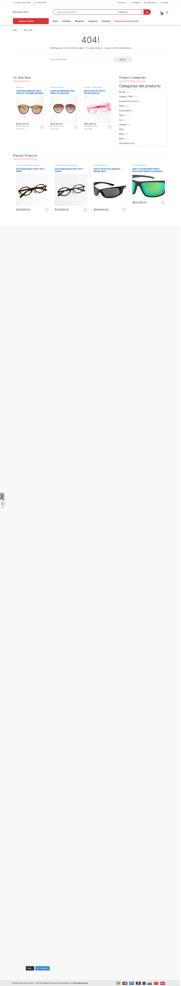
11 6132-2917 (41, 2)
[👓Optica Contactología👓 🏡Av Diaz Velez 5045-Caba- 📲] (31, 883)
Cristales (66, 21)
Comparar (92, 21)
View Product (40, 127)
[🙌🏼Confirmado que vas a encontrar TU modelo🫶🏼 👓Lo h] (44, 913)
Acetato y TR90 (90, 87)
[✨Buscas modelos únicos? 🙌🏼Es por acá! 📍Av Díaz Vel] (58, 783)
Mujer (18, 87)
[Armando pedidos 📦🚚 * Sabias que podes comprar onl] (44, 674)
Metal (121, 106)
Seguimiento (151, 2)
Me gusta (79, 21)
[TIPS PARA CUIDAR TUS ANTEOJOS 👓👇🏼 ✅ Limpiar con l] (18, 804)
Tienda (165, 2)
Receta (99, 87)
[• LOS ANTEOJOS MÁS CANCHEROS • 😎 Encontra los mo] (31, 520)
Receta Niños (125, 110)
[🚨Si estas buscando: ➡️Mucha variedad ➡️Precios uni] (18, 900)
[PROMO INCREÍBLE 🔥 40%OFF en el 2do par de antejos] (31, 674)
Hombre (53, 87)
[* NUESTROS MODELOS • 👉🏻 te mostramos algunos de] (44, 539)
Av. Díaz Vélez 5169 (22, 2)
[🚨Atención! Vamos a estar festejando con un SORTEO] (58, 881)
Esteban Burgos (80, 983)
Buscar (123, 59)
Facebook (121, 2)
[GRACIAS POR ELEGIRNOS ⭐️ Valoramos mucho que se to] (44, 304)
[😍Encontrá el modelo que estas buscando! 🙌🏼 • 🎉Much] (18, 279)
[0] (160, 12)
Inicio (55, 21)
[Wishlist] (167, 12)
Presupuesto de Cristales (127, 21)
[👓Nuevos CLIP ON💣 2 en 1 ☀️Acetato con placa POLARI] (44, 789)
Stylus (121, 115)
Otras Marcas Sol (126, 143)
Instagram (136, 2)
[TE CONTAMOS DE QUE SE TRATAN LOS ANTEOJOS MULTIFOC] (31, 355)
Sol (22, 87)
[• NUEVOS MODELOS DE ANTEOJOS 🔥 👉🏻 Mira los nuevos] (58, 279)
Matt (121, 129)
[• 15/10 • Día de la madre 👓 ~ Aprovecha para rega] (18, 660)
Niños (121, 138)
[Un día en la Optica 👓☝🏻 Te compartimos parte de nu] (58, 663)
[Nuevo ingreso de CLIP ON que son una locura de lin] (18, 507)
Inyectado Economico (128, 101)
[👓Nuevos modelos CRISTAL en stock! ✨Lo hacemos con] (58, 521)
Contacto (106, 21)
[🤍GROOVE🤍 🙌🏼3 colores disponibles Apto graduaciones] (31, 780)
